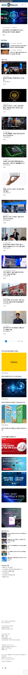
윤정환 (8, 542)
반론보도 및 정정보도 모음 (7, 628)
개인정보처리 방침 (5, 627)
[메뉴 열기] (25, 5)
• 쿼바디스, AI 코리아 (7, 567)
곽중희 (3, 34)
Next (22, 341)
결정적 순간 (6, 576)
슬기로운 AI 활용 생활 (8, 571)
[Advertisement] (14, 597)
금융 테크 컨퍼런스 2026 (6, 1)
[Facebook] (3, 668)
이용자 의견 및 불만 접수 (7, 661)
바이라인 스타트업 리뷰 (9, 575)
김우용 (8, 554)
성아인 (8, 548)
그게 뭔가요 (6, 573)
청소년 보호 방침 (16, 639)
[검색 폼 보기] (22, 5)
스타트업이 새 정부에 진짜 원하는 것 (12, 569)
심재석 (8, 536)
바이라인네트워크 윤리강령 (7, 625)
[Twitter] (5, 668)
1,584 (19, 341)
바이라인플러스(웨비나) (9, 437)
